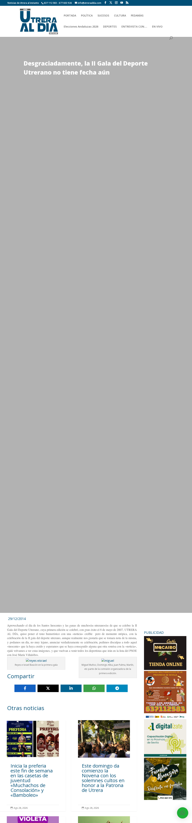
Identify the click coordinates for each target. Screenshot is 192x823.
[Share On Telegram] (117, 688)
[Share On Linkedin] (71, 688)
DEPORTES (110, 26)
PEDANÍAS (137, 15)
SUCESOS (103, 15)
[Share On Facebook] (25, 688)
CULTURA (120, 15)
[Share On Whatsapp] (94, 688)
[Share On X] (48, 688)
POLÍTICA (87, 15)
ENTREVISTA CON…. (134, 26)
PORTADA (70, 15)
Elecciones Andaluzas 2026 (81, 26)
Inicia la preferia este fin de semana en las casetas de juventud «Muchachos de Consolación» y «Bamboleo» (33, 765)
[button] (182, 813)
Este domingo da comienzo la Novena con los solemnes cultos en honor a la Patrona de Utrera (104, 765)
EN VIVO (157, 26)
